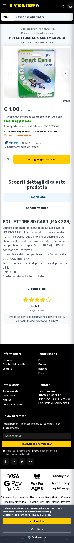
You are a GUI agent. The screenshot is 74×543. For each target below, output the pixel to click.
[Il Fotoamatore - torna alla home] (32, 6)
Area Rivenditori (48, 497)
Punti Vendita (20, 497)
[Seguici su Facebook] (6, 461)
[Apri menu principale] (4, 5)
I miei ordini (9, 395)
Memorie (25, 33)
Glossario (33, 502)
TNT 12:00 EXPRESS (19, 135)
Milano (41, 373)
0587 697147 (51, 126)
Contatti (7, 368)
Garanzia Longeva (13, 404)
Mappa (55, 502)
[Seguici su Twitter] (22, 461)
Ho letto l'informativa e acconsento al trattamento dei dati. (31, 452)
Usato (33, 497)
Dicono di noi (37, 289)
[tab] (37, 197)
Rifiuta (38, 529)
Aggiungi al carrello (43, 159)
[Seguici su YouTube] (30, 461)
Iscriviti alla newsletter (37, 443)
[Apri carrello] (70, 5)
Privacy (35, 450)
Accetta (38, 521)
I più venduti (65, 497)
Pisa (40, 360)
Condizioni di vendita (14, 364)
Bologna (42, 368)
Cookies (46, 514)
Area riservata (10, 391)
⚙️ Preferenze (37, 537)
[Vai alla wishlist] (64, 5)
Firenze (42, 364)
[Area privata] (57, 5)
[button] (8, 159)
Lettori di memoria (43, 33)
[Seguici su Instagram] (14, 461)
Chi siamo (8, 360)
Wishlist (7, 400)
